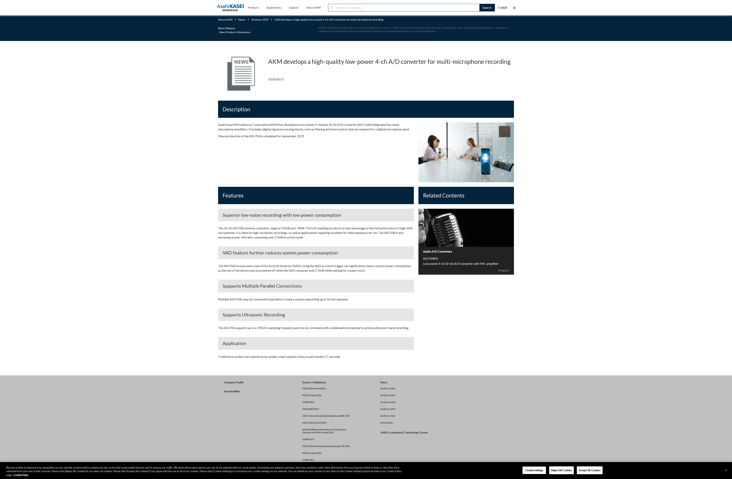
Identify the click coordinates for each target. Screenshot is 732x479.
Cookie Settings (534, 470)
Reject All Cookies (561, 470)
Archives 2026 (387, 388)
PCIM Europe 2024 (311, 453)
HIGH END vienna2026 (314, 388)
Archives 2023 (387, 409)
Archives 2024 (387, 402)
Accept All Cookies (589, 470)
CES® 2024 (308, 459)
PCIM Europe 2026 (311, 395)
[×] (726, 470)
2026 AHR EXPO (310, 409)
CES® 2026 (308, 402)
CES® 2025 (308, 439)
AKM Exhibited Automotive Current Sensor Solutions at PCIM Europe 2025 (324, 431)
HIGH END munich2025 (314, 422)
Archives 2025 (387, 395)
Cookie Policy (20, 475)
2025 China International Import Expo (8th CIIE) (326, 415)
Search (487, 7)
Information (386, 422)
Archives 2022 (387, 415)
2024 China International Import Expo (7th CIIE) (326, 446)
